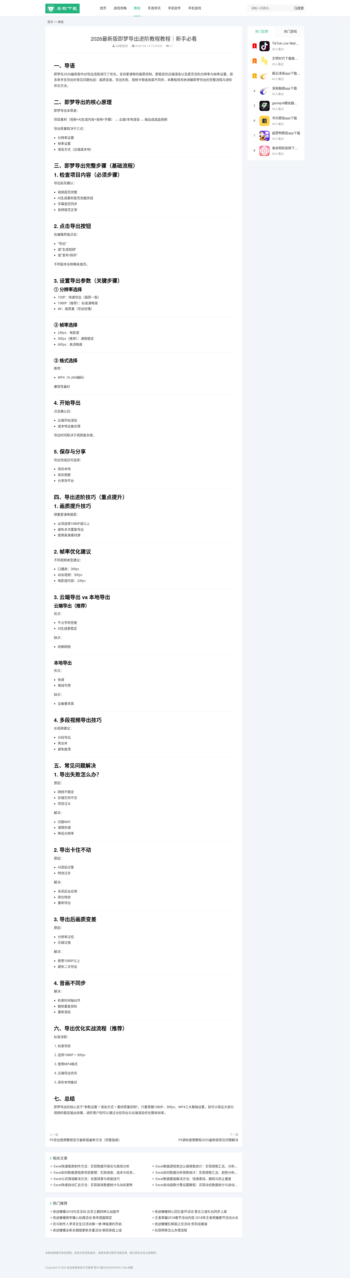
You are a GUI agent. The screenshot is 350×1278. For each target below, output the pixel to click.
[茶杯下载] (62, 12)
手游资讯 (154, 8)
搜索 (300, 8)
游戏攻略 (120, 8)
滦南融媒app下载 (284, 88)
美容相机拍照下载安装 (288, 148)
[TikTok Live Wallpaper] (264, 46)
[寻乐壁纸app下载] (264, 121)
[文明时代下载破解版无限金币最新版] (264, 61)
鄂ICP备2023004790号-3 (108, 1267)
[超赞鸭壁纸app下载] (264, 136)
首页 (103, 8)
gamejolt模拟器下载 (286, 103)
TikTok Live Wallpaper (288, 43)
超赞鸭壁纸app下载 (286, 133)
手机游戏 (194, 8)
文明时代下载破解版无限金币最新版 (298, 58)
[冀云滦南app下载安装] (264, 76)
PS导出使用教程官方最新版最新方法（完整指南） (86, 1140)
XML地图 (128, 1267)
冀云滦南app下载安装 (287, 73)
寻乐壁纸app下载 (284, 118)
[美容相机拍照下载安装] (264, 151)
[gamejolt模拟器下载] (264, 106)
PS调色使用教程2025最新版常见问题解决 (208, 1140)
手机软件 (174, 8)
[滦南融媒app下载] (264, 91)
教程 (137, 8)
